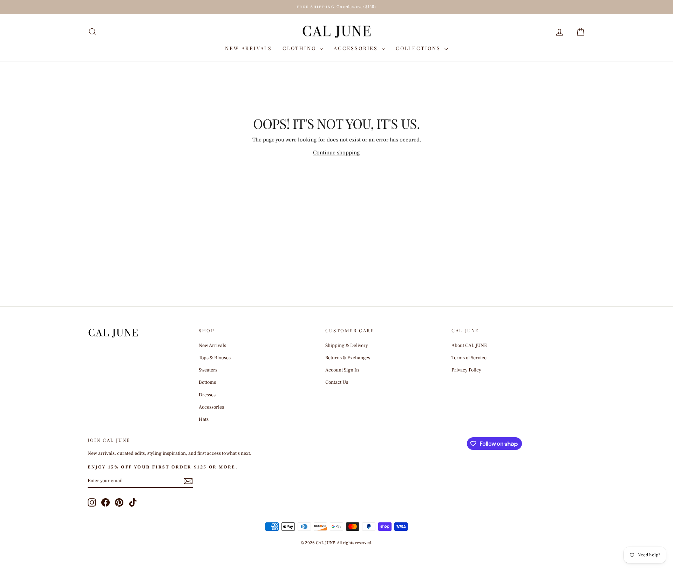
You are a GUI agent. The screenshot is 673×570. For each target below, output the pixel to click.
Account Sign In (342, 370)
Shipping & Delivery (346, 345)
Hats (204, 419)
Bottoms (207, 382)
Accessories (357, 48)
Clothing (300, 48)
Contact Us (336, 382)
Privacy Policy (466, 370)
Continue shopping (336, 152)
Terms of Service (469, 358)
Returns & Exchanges (347, 358)
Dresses (207, 395)
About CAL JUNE (469, 345)
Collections (419, 48)
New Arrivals (248, 48)
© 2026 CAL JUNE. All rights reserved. (336, 542)
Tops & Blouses (215, 358)
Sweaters (208, 370)
